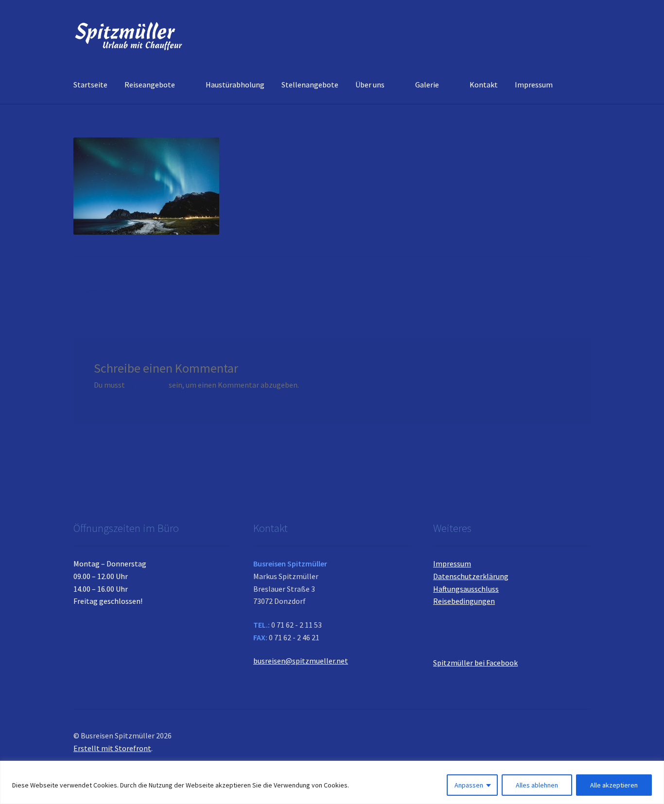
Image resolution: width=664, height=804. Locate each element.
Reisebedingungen (464, 601)
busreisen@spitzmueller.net (300, 661)
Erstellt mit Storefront (112, 748)
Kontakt (484, 84)
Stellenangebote (309, 84)
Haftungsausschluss (466, 589)
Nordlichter (102, 292)
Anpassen (468, 785)
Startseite (90, 84)
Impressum (534, 84)
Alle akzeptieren (614, 785)
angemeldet (146, 385)
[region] (332, 782)
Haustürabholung (235, 84)
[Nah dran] (654, 769)
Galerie (427, 84)
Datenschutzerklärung (470, 576)
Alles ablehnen (537, 785)
